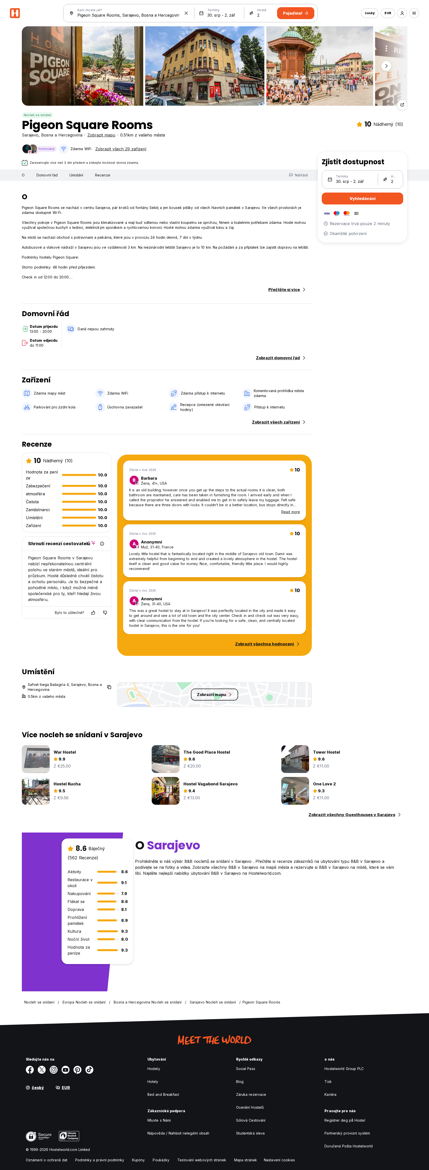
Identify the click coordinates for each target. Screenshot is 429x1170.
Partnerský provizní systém (347, 1133)
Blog (240, 1081)
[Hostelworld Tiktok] (89, 1070)
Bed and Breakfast (163, 1094)
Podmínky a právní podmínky (99, 1160)
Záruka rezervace (251, 1094)
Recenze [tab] (102, 175)
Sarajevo (30, 135)
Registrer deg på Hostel (344, 1120)
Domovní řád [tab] (47, 175)
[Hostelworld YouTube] (66, 1070)
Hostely (153, 1069)
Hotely (152, 1081)
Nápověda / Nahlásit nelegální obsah (178, 1133)
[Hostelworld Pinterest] (77, 1070)
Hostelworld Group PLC (344, 1069)
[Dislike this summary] (105, 613)
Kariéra (330, 1094)
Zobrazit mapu (101, 135)
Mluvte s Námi (159, 1120)
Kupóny (138, 1160)
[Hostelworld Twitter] (42, 1070)
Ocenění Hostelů (250, 1107)
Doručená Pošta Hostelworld (348, 1146)
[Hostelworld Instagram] (54, 1070)
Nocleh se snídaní (37, 115)
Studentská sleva (250, 1133)
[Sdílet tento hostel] (402, 105)
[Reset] (186, 13)
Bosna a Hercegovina (61, 135)
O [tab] (23, 175)
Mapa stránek (245, 1160)
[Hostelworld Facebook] (30, 1070)
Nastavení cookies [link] (279, 1160)
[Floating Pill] (386, 66)
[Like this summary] (93, 613)
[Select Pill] (402, 13)
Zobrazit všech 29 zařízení (120, 148)
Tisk (327, 1081)
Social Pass (245, 1069)
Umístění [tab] (76, 175)
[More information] (102, 544)
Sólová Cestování (251, 1120)
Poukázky (161, 1160)
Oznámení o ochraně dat (46, 1160)
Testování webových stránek (201, 1160)
